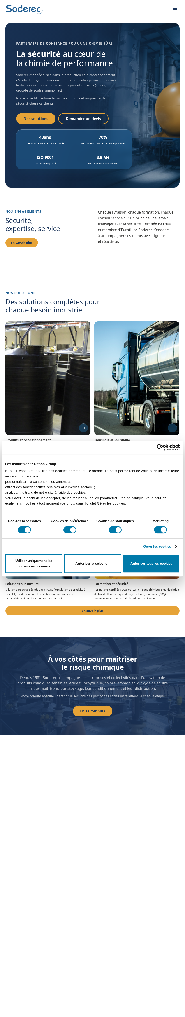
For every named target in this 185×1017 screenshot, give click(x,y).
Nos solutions (35, 118)
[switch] (69, 529)
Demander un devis (83, 118)
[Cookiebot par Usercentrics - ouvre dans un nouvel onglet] (160, 447)
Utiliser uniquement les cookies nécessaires (33, 563)
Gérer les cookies (157, 546)
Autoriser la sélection (92, 563)
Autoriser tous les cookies (151, 563)
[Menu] (175, 9)
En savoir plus (21, 242)
